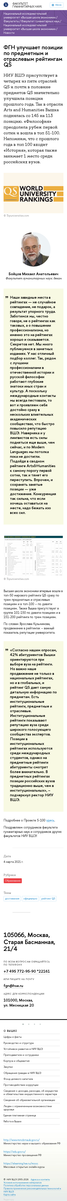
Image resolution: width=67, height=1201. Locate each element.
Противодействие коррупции (21, 1085)
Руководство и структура (19, 1043)
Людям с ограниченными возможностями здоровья (28, 1107)
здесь (50, 820)
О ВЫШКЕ (10, 1031)
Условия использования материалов (23, 1182)
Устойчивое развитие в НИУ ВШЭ (23, 1049)
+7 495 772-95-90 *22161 (27, 971)
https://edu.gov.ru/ (15, 1151)
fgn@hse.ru (13, 985)
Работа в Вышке (12, 1121)
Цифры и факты (13, 1036)
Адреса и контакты (40, 1179)
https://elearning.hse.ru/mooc (21, 1163)
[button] (23, 1024)
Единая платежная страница (20, 1115)
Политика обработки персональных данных (26, 1185)
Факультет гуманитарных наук (27, 5)
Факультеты (11, 21)
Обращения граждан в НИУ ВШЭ (22, 1073)
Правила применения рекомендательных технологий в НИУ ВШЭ (32, 1190)
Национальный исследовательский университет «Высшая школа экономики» (30, 15)
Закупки (8, 1066)
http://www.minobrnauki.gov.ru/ (22, 1140)
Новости (9, 33)
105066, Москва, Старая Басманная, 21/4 (29, 941)
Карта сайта (10, 1194)
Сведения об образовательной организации (29, 1100)
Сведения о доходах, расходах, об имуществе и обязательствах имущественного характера (31, 1092)
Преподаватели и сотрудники (21, 1055)
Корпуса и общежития (16, 1060)
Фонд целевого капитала (18, 1079)
